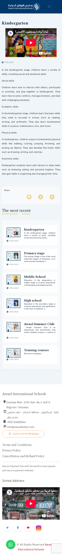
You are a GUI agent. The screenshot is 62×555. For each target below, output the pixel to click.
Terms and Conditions (17, 445)
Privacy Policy (11, 450)
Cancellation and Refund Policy (23, 456)
